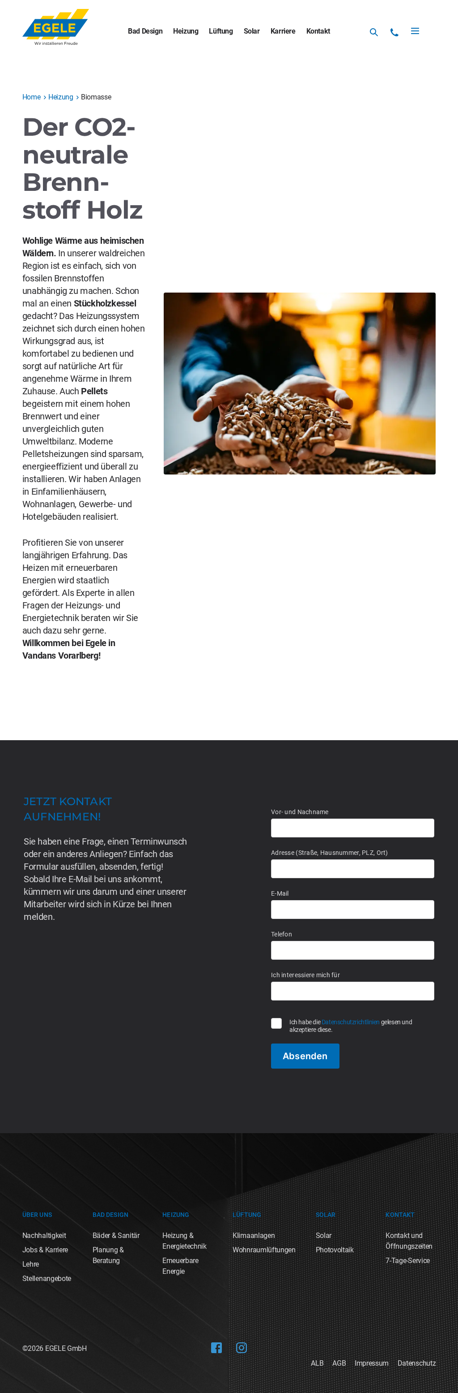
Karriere (283, 31)
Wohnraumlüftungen (264, 1250)
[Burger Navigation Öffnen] (415, 31)
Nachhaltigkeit (44, 1235)
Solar (252, 31)
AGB (339, 1363)
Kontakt (318, 31)
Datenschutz (417, 1363)
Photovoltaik (335, 1250)
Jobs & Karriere (45, 1250)
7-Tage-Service (408, 1260)
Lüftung (221, 31)
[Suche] (374, 32)
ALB (317, 1363)
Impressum (372, 1363)
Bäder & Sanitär (116, 1235)
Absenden (305, 1056)
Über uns (37, 1214)
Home (31, 97)
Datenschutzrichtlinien (351, 1022)
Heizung (185, 31)
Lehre (30, 1264)
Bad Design (145, 31)
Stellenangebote (46, 1278)
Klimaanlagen (254, 1235)
